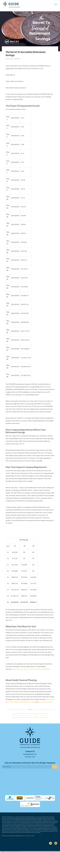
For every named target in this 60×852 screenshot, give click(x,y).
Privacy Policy (28, 835)
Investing (17, 58)
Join (55, 766)
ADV (33, 835)
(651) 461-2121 (30, 757)
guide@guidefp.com (30, 754)
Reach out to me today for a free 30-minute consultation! (31, 669)
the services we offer (45, 702)
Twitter (30, 715)
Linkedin (41, 715)
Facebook (18, 715)
